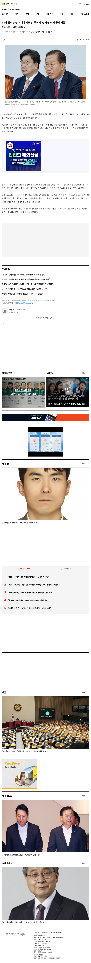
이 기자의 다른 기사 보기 (44, 318)
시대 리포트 (7, 373)
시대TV (49, 373)
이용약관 (36, 932)
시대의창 (6, 463)
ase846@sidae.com (21, 309)
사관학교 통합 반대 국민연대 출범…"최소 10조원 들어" (23, 293)
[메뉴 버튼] (87, 3)
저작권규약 (45, 932)
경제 (27, 14)
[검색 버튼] (83, 3)
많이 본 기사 (25, 568)
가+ (87, 39)
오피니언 (5, 14)
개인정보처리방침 (55, 932)
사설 (4, 692)
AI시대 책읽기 (8, 863)
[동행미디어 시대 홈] (9, 4)
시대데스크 (7, 795)
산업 (37, 14)
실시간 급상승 (66, 568)
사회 (71, 14)
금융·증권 (49, 14)
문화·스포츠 (84, 14)
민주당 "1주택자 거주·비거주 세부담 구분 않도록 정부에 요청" (26, 279)
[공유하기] (80, 3)
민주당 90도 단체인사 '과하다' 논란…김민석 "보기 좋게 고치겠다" (27, 284)
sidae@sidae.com (26, 303)
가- (77, 39)
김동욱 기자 (8, 32)
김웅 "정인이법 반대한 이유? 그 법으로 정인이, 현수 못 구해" (25, 288)
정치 (16, 14)
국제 (61, 14)
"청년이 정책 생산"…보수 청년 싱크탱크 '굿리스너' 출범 (23, 274)
